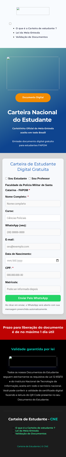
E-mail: (9, 239)
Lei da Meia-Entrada (28, 32)
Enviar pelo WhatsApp (33, 298)
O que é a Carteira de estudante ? (36, 28)
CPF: (9, 267)
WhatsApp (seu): (16, 225)
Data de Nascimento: (18, 253)
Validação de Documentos (32, 37)
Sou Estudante (17, 178)
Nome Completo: (17, 196)
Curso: (9, 211)
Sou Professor (40, 178)
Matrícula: (11, 282)
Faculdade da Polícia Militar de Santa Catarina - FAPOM (28, 188)
